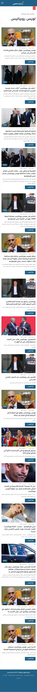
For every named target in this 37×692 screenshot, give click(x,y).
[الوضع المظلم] (5, 4)
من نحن (18, 678)
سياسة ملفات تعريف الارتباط (15, 675)
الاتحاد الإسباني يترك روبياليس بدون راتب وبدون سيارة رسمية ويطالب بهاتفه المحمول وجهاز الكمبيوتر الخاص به (20, 569)
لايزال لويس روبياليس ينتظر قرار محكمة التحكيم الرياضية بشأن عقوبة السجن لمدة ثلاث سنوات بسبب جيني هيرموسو (19, 259)
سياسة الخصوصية (29, 675)
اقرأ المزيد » (30, 62)
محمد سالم (31, 48)
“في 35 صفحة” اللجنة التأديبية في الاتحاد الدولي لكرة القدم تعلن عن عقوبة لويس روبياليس (20, 489)
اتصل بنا (5, 675)
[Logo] (18, 3)
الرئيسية (32, 14)
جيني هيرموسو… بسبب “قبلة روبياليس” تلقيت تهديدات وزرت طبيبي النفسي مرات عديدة (20, 529)
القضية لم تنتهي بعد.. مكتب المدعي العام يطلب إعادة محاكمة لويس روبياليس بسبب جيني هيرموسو (19, 173)
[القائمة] (2, 4)
